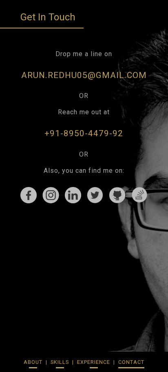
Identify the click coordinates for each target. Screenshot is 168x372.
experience (93, 362)
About (33, 362)
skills (60, 362)
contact (131, 362)
